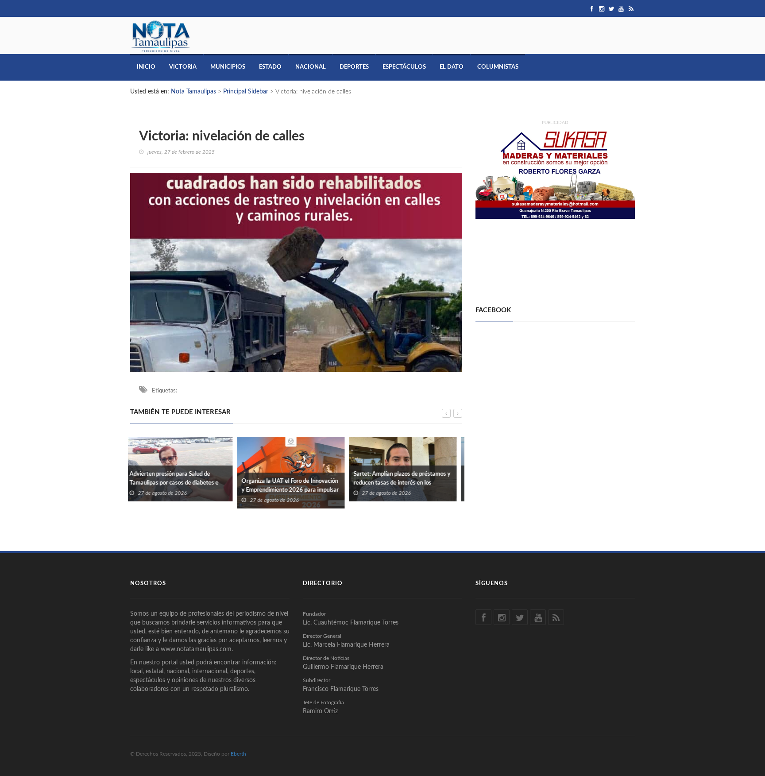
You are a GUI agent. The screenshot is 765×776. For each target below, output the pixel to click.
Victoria (183, 67)
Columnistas (497, 67)
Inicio (146, 67)
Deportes (354, 67)
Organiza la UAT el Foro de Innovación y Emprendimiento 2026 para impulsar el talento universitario (183, 490)
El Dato (452, 67)
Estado (270, 67)
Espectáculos (404, 67)
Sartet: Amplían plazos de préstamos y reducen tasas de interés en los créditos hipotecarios (295, 483)
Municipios (227, 67)
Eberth (238, 754)
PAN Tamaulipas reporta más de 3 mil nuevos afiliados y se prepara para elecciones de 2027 (406, 483)
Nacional (310, 67)
